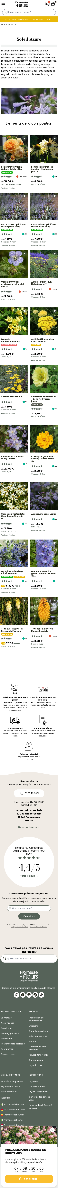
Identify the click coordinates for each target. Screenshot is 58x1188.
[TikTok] (41, 995)
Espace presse (8, 1054)
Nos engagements (10, 1033)
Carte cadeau (36, 1060)
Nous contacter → (29, 827)
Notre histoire (7, 1023)
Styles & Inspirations (39, 1091)
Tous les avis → (29, 875)
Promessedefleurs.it (13, 1120)
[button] (47, 4)
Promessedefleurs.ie (13, 1104)
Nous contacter (8, 1091)
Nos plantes (7, 1028)
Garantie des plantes (39, 1031)
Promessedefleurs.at (13, 1125)
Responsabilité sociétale (13, 1043)
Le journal (33, 1081)
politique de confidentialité (19, 927)
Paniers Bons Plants (38, 1054)
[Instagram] (16, 995)
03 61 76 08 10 (32, 793)
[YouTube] (35, 995)
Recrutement (7, 1049)
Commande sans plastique (37, 1048)
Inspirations (11, 24)
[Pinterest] (29, 995)
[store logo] (21, 4)
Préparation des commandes (36, 1019)
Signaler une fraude (10, 1086)
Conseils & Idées (37, 1086)
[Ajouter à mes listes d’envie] (24, 138)
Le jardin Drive (36, 1065)
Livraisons (33, 1026)
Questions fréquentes (12, 1081)
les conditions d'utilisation (38, 927)
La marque (6, 1017)
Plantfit (32, 1041)
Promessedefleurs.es (13, 1114)
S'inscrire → (29, 916)
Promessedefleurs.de (14, 1109)
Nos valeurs (6, 1038)
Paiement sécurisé (38, 1036)
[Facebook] (22, 995)
